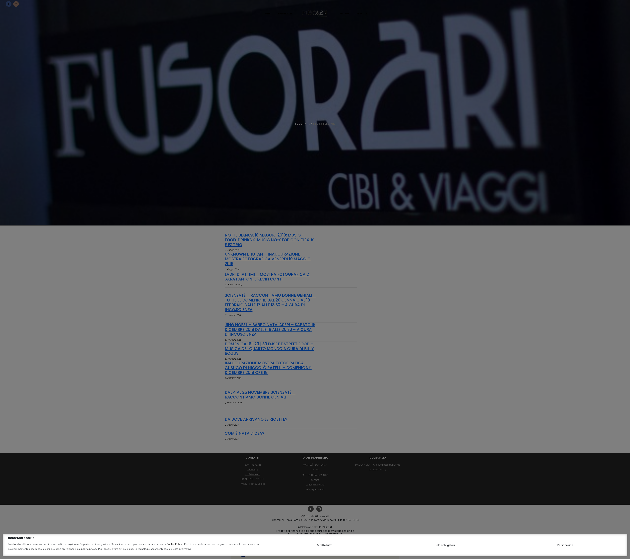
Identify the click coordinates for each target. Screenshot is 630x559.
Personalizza (565, 545)
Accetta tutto (324, 545)
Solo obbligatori (445, 545)
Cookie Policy (175, 544)
